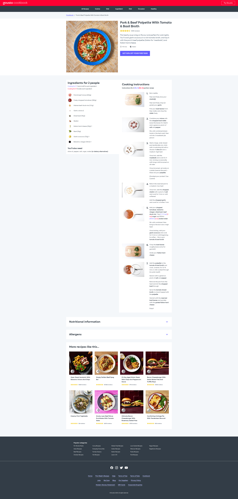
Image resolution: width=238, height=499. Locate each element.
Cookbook (70, 15)
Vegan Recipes (153, 446)
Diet (107, 9)
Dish (130, 9)
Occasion (141, 9)
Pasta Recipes (134, 452)
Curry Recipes (97, 446)
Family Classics (97, 452)
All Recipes (85, 9)
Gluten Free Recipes (117, 446)
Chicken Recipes (78, 455)
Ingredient (119, 9)
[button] (119, 322)
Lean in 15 (114, 455)
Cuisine (97, 9)
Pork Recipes (134, 455)
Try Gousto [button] (228, 3)
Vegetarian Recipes (155, 449)
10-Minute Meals (78, 446)
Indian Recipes (115, 449)
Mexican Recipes (135, 449)
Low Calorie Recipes (136, 446)
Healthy (154, 9)
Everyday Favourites (98, 449)
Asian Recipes (78, 449)
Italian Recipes (115, 452)
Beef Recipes (77, 452)
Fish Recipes (96, 455)
